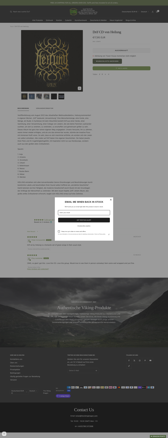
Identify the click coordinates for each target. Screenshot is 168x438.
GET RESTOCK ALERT (84, 220)
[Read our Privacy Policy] (109, 234)
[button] (158, 436)
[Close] (110, 199)
